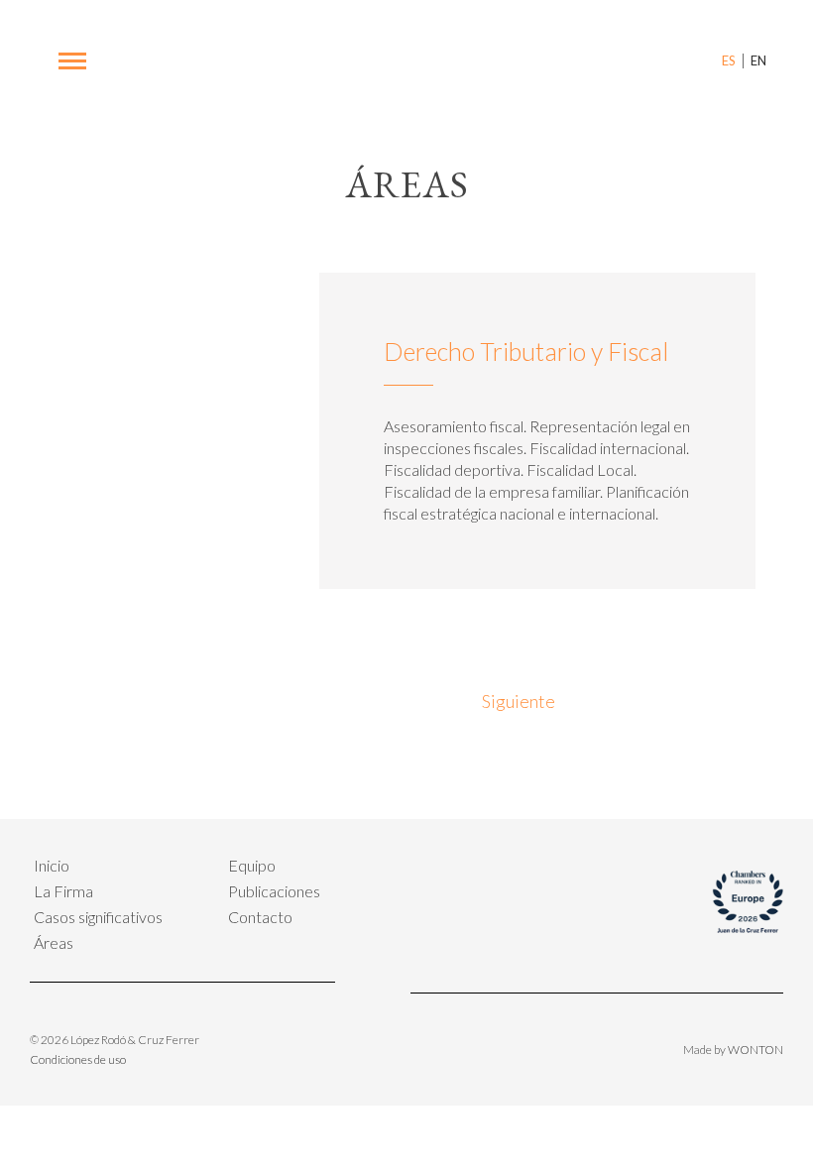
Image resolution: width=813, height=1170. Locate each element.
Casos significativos (98, 916)
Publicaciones (274, 890)
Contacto (260, 916)
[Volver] (398, 706)
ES (729, 60)
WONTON (755, 1049)
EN (758, 60)
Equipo (252, 865)
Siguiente (521, 701)
